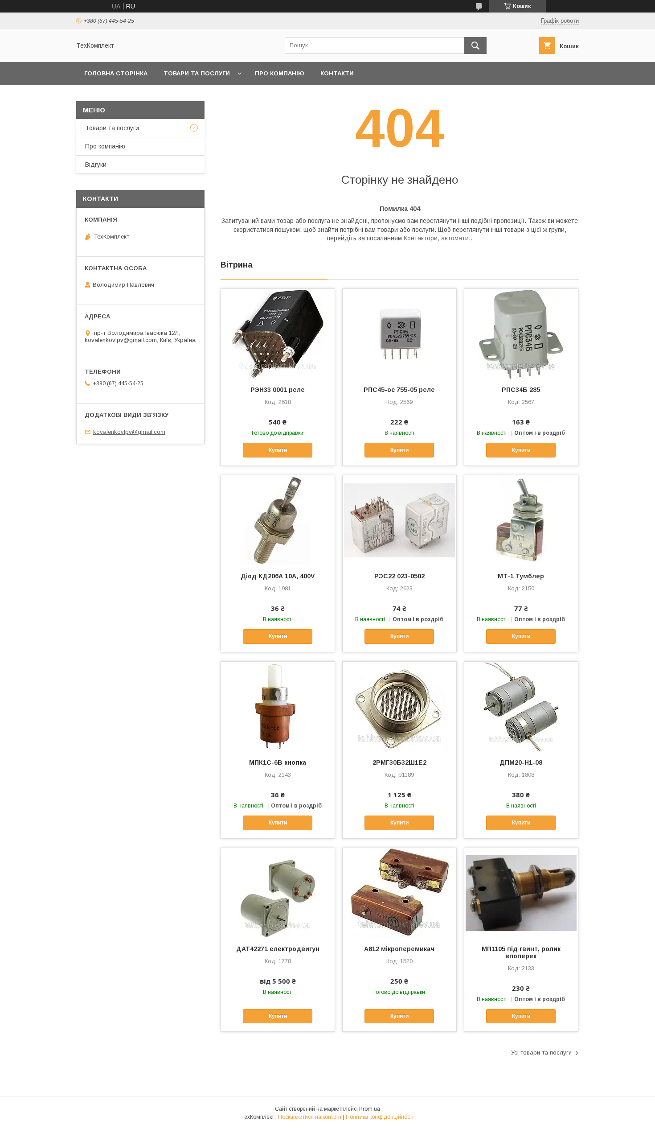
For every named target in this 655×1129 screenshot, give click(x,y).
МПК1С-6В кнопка (277, 762)
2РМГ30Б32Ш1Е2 (399, 762)
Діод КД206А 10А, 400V (278, 576)
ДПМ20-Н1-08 (520, 762)
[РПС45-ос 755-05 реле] (399, 333)
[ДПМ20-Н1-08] (521, 706)
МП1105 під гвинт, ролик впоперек (521, 952)
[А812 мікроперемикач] (399, 892)
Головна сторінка (115, 73)
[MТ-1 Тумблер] (521, 519)
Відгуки (95, 164)
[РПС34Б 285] (521, 333)
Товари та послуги (197, 73)
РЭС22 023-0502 (399, 576)
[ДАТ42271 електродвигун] (278, 892)
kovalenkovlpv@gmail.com (129, 432)
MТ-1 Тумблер (521, 576)
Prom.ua (369, 1109)
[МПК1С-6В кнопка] (278, 706)
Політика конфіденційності (379, 1117)
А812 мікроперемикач (399, 948)
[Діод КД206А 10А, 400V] (278, 519)
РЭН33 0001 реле (277, 389)
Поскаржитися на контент (310, 1117)
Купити (278, 450)
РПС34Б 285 (521, 389)
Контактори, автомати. (437, 238)
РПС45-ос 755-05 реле (399, 389)
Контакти (337, 73)
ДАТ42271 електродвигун (277, 948)
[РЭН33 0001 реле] (278, 333)
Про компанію (279, 73)
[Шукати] (475, 45)
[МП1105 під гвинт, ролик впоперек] (521, 892)
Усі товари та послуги (541, 1052)
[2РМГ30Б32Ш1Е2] (399, 706)
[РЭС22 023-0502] (399, 519)
